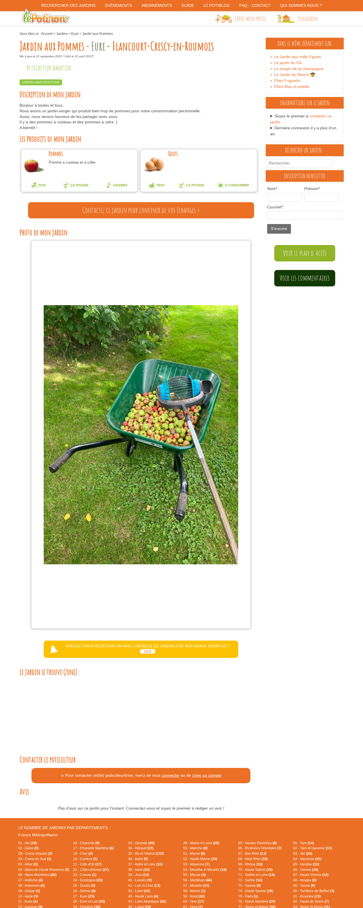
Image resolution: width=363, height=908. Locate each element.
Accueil (46, 34)
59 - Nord (194, 896)
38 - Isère (139, 870)
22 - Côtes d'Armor (91, 870)
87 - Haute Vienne (310, 875)
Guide (188, 5)
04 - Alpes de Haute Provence (43, 870)
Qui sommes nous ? (301, 5)
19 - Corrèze (85, 859)
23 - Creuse (84, 875)
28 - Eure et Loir (89, 901)
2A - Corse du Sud (34, 859)
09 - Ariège (29, 891)
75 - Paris (248, 896)
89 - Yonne (304, 886)
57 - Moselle (196, 886)
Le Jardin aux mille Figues (297, 56)
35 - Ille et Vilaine (146, 854)
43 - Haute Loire (143, 896)
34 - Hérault (140, 848)
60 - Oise (193, 901)
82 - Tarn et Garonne (312, 848)
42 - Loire (139, 891)
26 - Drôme (84, 891)
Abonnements (157, 5)
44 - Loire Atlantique (147, 901)
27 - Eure (83, 896)
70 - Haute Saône (255, 870)
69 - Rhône (250, 864)
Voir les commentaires (305, 278)
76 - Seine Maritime (256, 901)
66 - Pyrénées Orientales (260, 848)
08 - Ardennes (31, 886)
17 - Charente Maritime (93, 848)
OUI (147, 651)
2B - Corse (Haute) (35, 854)
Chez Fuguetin (287, 80)
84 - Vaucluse (307, 859)
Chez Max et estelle (291, 86)
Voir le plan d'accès (304, 253)
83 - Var (302, 854)
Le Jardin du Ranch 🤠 (294, 74)
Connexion (307, 18)
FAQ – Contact (255, 5)
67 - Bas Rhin (252, 854)
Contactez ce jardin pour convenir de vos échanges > (141, 210)
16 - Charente (86, 843)
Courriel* (275, 207)
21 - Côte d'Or (87, 864)
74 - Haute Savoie (255, 891)
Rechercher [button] (337, 163)
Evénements (118, 5)
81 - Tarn (303, 843)
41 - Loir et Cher (144, 886)
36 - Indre (138, 859)
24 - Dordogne (88, 880)
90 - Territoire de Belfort (313, 891)
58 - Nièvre (194, 891)
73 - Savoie (249, 886)
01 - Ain (27, 843)
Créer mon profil (250, 18)
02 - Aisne (28, 848)
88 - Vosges (304, 880)
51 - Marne (194, 854)
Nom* (272, 188)
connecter (171, 775)
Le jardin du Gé (288, 62)
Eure (75, 34)
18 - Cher (83, 854)
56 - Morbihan (197, 880)
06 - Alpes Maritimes (37, 875)
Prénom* (312, 188)
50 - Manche (195, 848)
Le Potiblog (216, 5)
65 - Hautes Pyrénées (257, 843)
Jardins (61, 34)
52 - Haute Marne (200, 859)
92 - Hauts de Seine (311, 901)
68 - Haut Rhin (253, 859)
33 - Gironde (141, 843)
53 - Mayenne (196, 864)
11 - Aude (28, 901)
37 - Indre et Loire (145, 864)
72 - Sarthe (250, 880)
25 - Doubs (84, 886)
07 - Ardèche (30, 880)
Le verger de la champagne (299, 68)
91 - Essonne (307, 896)
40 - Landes (140, 880)
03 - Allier (28, 864)
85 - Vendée (306, 864)
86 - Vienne (305, 870)
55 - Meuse (194, 875)
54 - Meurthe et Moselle (205, 870)
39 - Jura (138, 875)
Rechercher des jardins (68, 5)
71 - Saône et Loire (256, 875)
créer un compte (206, 775)
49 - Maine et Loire (201, 843)
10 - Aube (28, 896)
